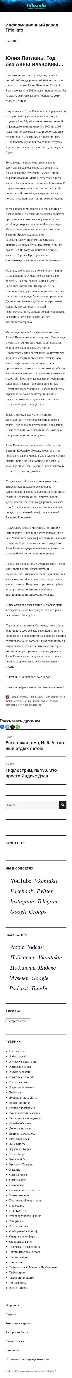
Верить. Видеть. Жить (23, 1097)
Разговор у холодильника (25, 1216)
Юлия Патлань (19, 696)
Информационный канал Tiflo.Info (32, 27)
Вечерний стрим (19, 1102)
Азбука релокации (20, 1072)
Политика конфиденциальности (27, 1359)
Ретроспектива (18, 1226)
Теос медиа (16, 1262)
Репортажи (16, 1221)
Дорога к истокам (20, 1128)
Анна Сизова (32, 701)
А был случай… (19, 1056)
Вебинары (15, 1092)
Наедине (14, 1169)
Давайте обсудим (20, 1123)
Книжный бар (18, 1159)
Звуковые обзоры (20, 1149)
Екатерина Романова (22, 1133)
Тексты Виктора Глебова (24, 1252)
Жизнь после (17, 1144)
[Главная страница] (36, 5)
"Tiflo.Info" (50, 1370)
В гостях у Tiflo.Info (21, 1077)
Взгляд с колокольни (22, 1108)
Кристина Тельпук (21, 1164)
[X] (12, 727)
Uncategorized (17, 1051)
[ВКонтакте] (2, 727)
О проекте (12, 1305)
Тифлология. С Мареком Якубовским (33, 1267)
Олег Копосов (18, 1174)
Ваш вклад (13, 1350)
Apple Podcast (27, 947)
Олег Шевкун (18, 1180)
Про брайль (16, 1205)
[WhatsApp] (18, 727)
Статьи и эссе (15, 1341)
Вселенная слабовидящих (25, 1118)
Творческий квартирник (24, 1246)
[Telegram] (7, 727)
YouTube (20, 880)
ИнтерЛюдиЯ (17, 1154)
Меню (12, 41)
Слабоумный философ (23, 1231)
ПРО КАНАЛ (18, 1210)
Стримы (11, 1314)
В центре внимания (21, 1087)
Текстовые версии (18, 1323)
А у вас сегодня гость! (23, 1061)
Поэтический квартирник (25, 1200)
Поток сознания (19, 1195)
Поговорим (16, 1185)
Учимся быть (17, 1282)
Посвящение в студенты (24, 1190)
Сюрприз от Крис (20, 1241)
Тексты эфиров (18, 1257)
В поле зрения (18, 1082)
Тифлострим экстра (21, 1277)
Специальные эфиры (22, 1236)
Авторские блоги (55, 696)
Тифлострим (17, 1272)
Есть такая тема (19, 1138)
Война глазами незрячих (24, 1113)
